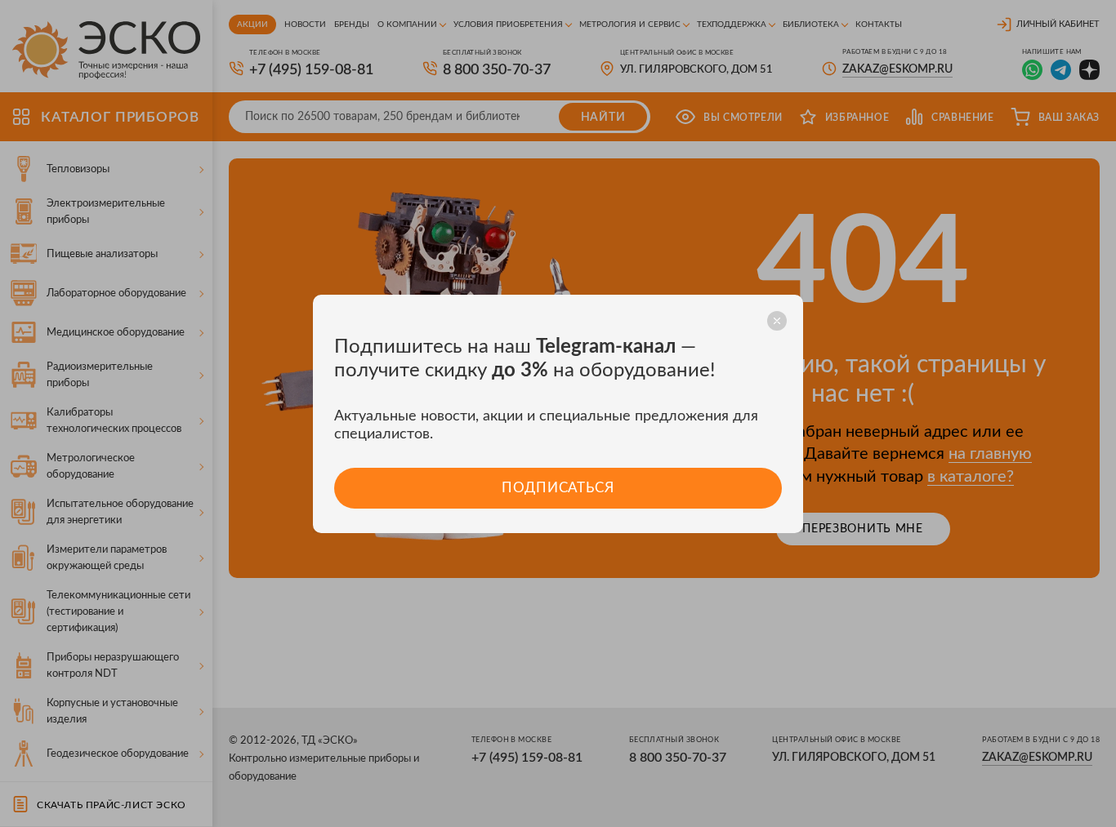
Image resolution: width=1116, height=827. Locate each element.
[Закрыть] (777, 321)
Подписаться (558, 488)
